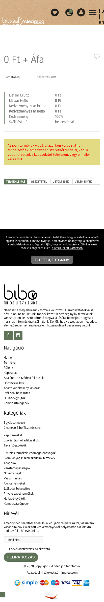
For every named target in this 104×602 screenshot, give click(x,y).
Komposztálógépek (16, 403)
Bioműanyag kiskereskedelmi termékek (29, 458)
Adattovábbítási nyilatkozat (22, 388)
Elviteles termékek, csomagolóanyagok (30, 453)
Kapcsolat (10, 373)
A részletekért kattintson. (67, 248)
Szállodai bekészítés (17, 393)
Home (8, 357)
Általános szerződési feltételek (24, 378)
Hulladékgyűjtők (14, 398)
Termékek (10, 362)
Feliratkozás (21, 557)
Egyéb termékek (14, 422)
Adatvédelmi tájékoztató (43, 572)
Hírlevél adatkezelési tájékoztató (29, 549)
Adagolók (10, 463)
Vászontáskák (13, 478)
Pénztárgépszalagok (17, 468)
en (101, 22)
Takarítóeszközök (15, 445)
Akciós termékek (14, 483)
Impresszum (69, 572)
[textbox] (52, 220)
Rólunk (8, 368)
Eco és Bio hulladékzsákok (21, 440)
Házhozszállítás (14, 383)
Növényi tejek (13, 473)
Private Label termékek (19, 493)
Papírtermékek (13, 435)
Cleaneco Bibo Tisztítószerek (22, 428)
